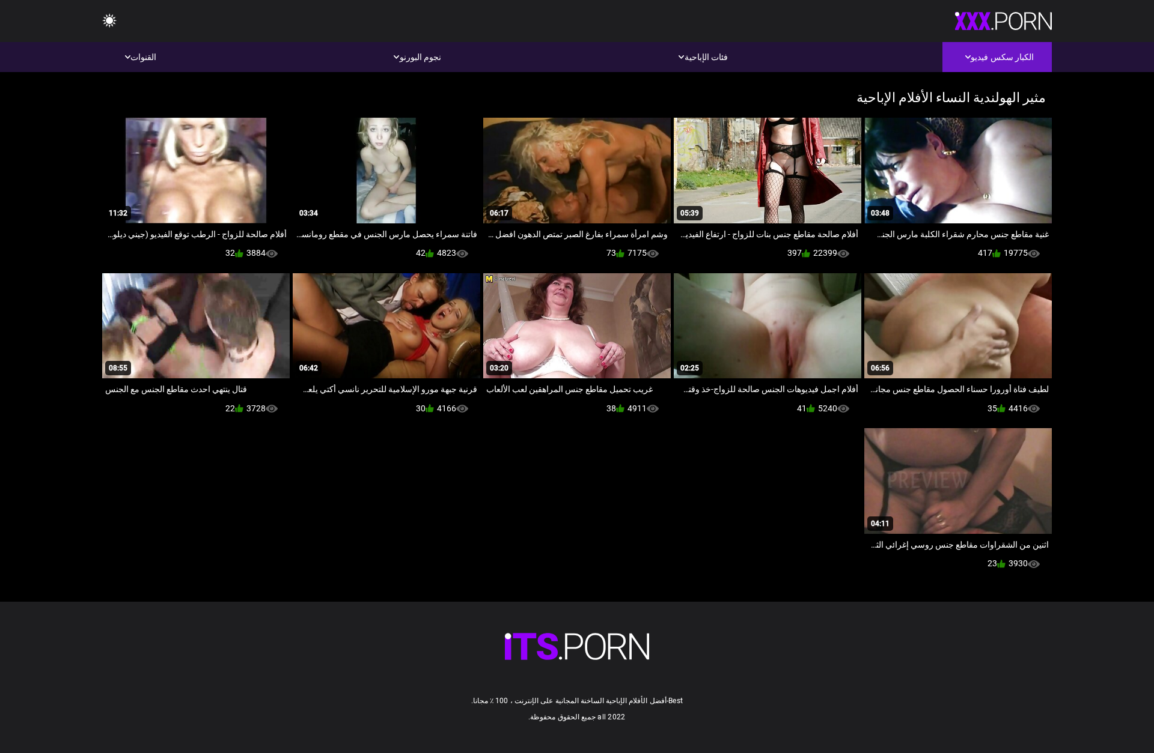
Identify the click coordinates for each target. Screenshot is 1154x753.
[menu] (109, 21)
